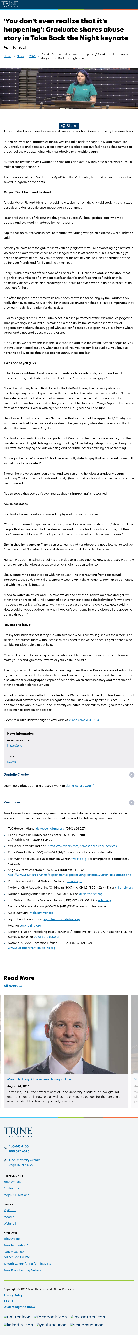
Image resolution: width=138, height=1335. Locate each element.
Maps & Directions (16, 1195)
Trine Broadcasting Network (23, 1270)
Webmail (10, 1223)
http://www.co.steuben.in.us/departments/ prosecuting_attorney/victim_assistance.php (69, 875)
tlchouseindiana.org (50, 828)
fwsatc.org (78, 859)
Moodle (9, 1217)
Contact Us (11, 1188)
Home (8, 56)
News (20, 56)
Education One (14, 1252)
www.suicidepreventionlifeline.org (31, 948)
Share (71, 126)
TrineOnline (12, 1239)
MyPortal (10, 1210)
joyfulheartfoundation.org (61, 919)
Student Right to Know (19, 1307)
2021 (32, 56)
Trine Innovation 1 (16, 1245)
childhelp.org (124, 887)
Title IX (8, 1301)
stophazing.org (30, 925)
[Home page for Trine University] (9, 4)
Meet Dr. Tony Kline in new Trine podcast (40, 1079)
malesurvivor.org (41, 913)
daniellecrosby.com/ (80, 786)
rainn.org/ (74, 881)
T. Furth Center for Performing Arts (27, 1264)
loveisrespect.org (90, 894)
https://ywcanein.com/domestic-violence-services (82, 846)
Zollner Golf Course (17, 1257)
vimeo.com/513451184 (84, 720)
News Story (14, 746)
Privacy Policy (13, 1295)
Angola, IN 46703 (21, 1165)
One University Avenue (24, 1160)
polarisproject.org (46, 937)
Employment (12, 1182)
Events (11, 762)
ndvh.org (104, 900)
